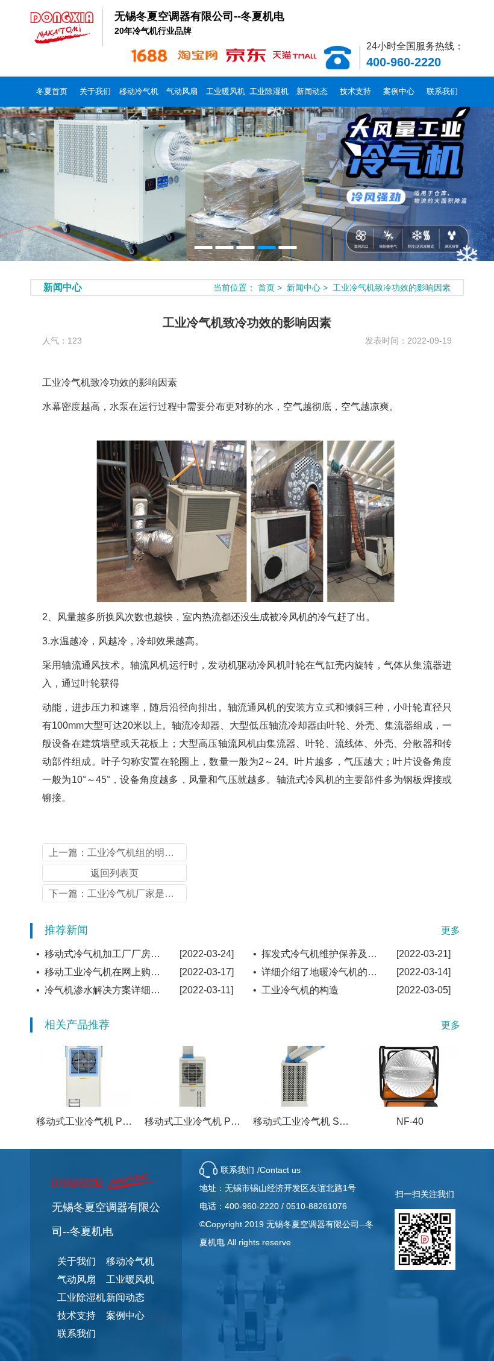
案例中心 (398, 91)
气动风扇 (182, 91)
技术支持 (355, 91)
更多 (450, 930)
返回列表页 (114, 873)
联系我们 (442, 91)
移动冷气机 (138, 91)
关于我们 (95, 91)
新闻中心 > (308, 287)
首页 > (271, 287)
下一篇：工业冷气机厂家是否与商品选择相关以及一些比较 (118, 893)
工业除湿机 (269, 91)
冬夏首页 (51, 91)
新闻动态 (312, 91)
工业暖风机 (225, 91)
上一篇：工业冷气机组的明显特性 (118, 852)
